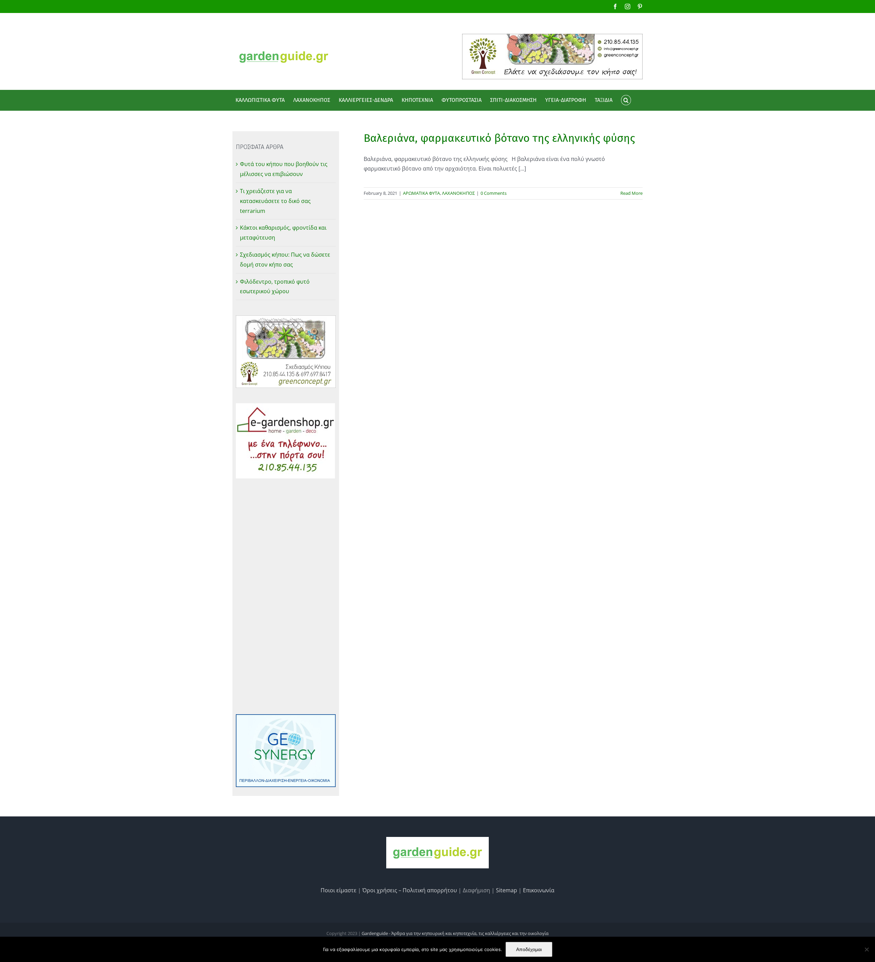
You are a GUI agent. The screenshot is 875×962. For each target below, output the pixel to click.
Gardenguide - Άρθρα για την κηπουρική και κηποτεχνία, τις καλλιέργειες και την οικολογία (455, 933)
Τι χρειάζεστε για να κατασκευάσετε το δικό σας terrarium (275, 201)
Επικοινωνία (538, 890)
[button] (626, 100)
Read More (631, 193)
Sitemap (506, 890)
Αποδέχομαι (529, 949)
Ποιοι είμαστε (338, 890)
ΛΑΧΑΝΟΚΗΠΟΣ (458, 193)
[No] (866, 949)
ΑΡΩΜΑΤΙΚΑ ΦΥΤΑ (421, 193)
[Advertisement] (286, 596)
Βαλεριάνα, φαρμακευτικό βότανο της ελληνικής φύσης (499, 138)
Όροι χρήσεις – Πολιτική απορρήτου (409, 890)
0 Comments (494, 193)
